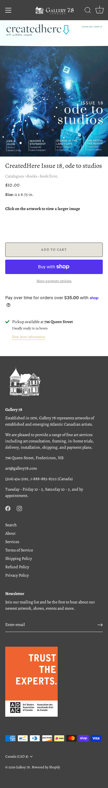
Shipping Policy (18, 558)
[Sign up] (100, 625)
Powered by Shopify (46, 767)
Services (12, 542)
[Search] (88, 11)
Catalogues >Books (21, 176)
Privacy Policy (17, 575)
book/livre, (49, 176)
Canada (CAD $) (16, 756)
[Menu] (8, 10)
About (10, 533)
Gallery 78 (23, 767)
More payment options (54, 280)
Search (11, 525)
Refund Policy (17, 567)
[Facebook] (7, 508)
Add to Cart (54, 249)
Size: (9, 194)
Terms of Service (19, 550)
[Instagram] (19, 508)
